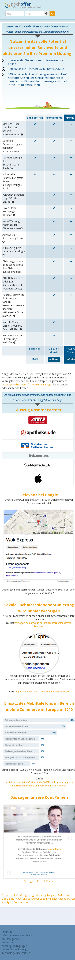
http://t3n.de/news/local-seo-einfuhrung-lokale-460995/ (43, 691)
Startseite (7, 932)
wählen (53, 359)
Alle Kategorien (10, 939)
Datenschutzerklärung (14, 949)
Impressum (8, 942)
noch (25, 5)
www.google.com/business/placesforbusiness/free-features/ (43, 624)
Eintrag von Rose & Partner (39, 881)
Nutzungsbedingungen (14, 946)
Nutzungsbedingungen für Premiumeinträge (26, 384)
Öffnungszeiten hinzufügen (17, 935)
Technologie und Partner (16, 953)
